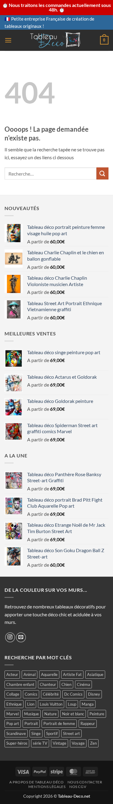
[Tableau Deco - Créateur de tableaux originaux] (56, 40)
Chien (66, 684)
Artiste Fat (72, 674)
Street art (71, 733)
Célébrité (51, 694)
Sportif (52, 733)
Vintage (59, 743)
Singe (36, 733)
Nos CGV (77, 786)
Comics (31, 694)
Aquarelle (49, 674)
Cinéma (83, 684)
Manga (88, 704)
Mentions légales (47, 786)
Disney (94, 694)
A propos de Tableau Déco (36, 782)
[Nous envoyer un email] (21, 637)
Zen (93, 743)
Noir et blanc (73, 713)
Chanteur (48, 684)
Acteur (12, 674)
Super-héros (16, 743)
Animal (30, 674)
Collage (12, 694)
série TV (40, 743)
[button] (8, 40)
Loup (72, 704)
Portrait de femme (59, 723)
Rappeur (87, 723)
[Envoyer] (102, 173)
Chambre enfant (20, 684)
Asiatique (95, 674)
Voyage (78, 743)
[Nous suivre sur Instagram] (10, 637)
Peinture (96, 713)
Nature (50, 713)
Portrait (31, 723)
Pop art (12, 723)
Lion (30, 704)
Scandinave (16, 733)
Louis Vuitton (51, 704)
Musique (31, 713)
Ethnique (14, 704)
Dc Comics (73, 694)
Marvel (12, 713)
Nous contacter (84, 782)
